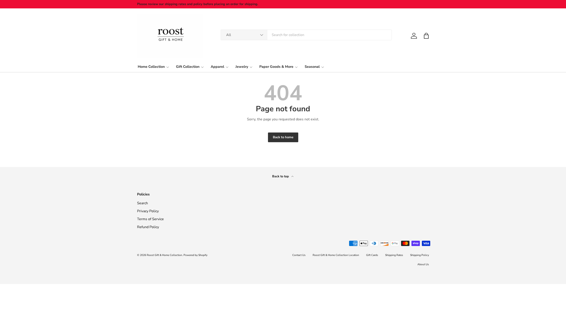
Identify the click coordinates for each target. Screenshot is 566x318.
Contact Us (299, 255)
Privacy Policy (148, 211)
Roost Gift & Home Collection (164, 255)
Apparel (217, 66)
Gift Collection (187, 66)
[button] (426, 36)
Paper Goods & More (276, 66)
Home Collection (151, 66)
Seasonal (312, 66)
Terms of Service (150, 219)
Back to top (281, 176)
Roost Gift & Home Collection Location (336, 255)
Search (142, 203)
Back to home (283, 137)
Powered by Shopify (195, 255)
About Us (423, 264)
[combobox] (306, 35)
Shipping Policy (419, 255)
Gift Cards (372, 255)
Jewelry (241, 66)
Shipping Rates (394, 255)
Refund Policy (148, 227)
